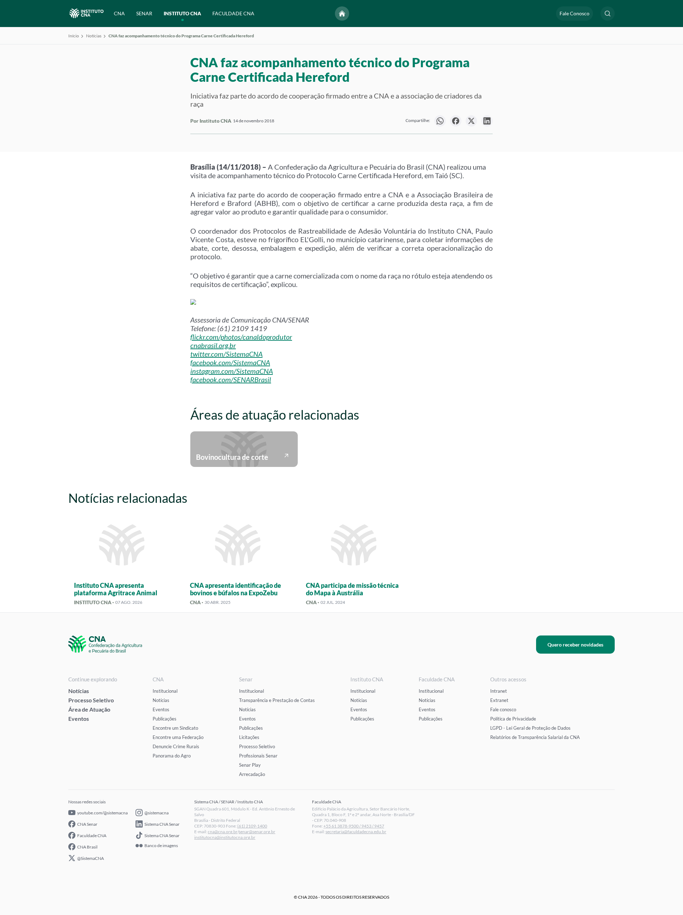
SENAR (144, 13)
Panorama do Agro (172, 756)
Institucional (165, 691)
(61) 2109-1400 (252, 826)
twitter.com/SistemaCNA (226, 354)
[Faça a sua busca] (607, 13)
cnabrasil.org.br (213, 345)
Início (73, 35)
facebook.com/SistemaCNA (230, 362)
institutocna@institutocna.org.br (224, 837)
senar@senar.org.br (257, 831)
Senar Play (250, 765)
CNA (119, 13)
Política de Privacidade (513, 719)
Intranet (498, 691)
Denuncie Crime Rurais (176, 746)
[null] (440, 121)
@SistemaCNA (90, 858)
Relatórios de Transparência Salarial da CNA (535, 737)
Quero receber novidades (575, 645)
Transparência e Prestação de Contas (277, 700)
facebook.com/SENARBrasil (230, 379)
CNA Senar (87, 824)
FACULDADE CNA (233, 13)
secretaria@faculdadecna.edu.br (355, 831)
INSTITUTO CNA (182, 13)
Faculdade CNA (91, 835)
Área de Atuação (89, 709)
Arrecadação (252, 774)
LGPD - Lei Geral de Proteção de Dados (530, 728)
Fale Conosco (574, 13)
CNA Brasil (87, 847)
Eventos (78, 718)
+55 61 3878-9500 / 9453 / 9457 (353, 826)
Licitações (249, 737)
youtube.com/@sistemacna (102, 812)
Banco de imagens (161, 845)
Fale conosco (503, 709)
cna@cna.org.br (223, 831)
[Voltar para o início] (342, 13)
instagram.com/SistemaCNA (231, 371)
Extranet (499, 700)
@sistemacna (156, 812)
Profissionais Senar (258, 756)
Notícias (93, 35)
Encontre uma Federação (178, 737)
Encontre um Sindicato (175, 728)
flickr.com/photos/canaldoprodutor (241, 337)
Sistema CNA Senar (162, 824)
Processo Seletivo (91, 700)
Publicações (164, 719)
